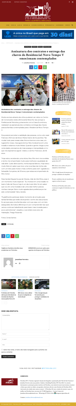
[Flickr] (16, 263)
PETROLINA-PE (49, 25)
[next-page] (6, 303)
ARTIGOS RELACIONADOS (19, 277)
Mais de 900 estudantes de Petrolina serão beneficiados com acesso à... (67, 131)
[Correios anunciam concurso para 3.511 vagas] (56, 141)
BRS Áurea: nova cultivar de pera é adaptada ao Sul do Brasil (25, 295)
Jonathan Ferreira (29, 62)
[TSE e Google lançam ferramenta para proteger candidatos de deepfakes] (42, 284)
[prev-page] (2, 303)
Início (2, 43)
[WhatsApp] (45, 67)
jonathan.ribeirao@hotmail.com (34, 397)
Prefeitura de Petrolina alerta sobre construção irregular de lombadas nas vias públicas (63, 188)
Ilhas (18, 25)
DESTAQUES (9, 43)
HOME (7, 25)
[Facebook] (69, 2)
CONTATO (67, 25)
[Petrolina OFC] (38, 11)
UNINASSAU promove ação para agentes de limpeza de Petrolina (38, 249)
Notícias (40, 46)
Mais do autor (34, 277)
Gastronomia (59, 25)
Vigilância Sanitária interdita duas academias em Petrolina (12, 249)
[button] (72, 25)
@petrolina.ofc (49, 368)
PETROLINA (10, 224)
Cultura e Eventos (36, 25)
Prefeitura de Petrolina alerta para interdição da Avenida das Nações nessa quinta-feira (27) (62, 159)
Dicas (12, 25)
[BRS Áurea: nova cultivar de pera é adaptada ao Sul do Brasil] (25, 284)
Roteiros (25, 25)
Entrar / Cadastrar (20, 2)
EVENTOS (34, 46)
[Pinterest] (40, 67)
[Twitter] (36, 67)
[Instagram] (72, 2)
